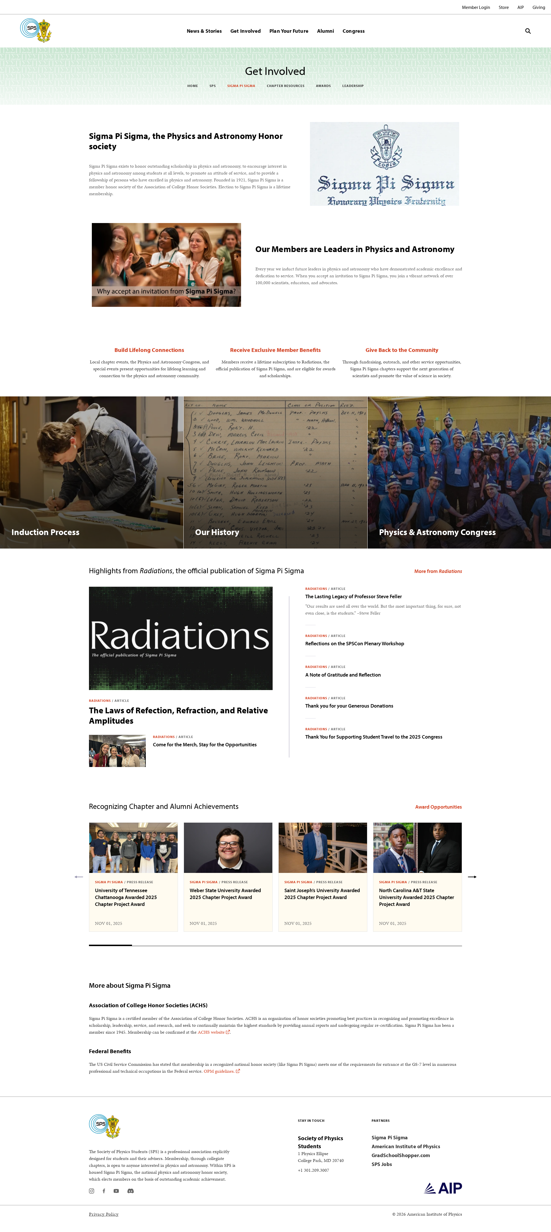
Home (192, 86)
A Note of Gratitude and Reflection (343, 674)
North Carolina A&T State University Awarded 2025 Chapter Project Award (416, 897)
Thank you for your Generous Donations (349, 705)
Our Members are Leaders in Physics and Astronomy (355, 248)
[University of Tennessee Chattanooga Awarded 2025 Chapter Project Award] (133, 848)
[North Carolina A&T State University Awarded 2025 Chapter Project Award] (417, 848)
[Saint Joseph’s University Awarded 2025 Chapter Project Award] (323, 848)
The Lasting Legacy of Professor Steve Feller (353, 596)
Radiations (100, 700)
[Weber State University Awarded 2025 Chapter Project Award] (228, 848)
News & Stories (204, 31)
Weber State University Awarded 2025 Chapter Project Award (225, 893)
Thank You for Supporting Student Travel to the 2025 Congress (374, 736)
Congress (354, 31)
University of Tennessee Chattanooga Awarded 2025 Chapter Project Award (126, 897)
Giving (539, 7)
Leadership (353, 86)
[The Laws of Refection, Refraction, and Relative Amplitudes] (181, 638)
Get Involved (245, 31)
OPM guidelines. (219, 1071)
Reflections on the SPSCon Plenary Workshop (354, 643)
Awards (323, 86)
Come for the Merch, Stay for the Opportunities (205, 744)
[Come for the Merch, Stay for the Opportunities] (117, 751)
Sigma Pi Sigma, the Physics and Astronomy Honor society (186, 141)
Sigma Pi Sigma (241, 86)
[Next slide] (472, 877)
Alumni (325, 31)
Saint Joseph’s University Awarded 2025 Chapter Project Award (322, 893)
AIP (520, 7)
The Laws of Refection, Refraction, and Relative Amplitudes (178, 715)
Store (504, 7)
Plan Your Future (288, 31)
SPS (212, 86)
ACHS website (211, 1032)
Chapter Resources (285, 86)
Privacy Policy (104, 1214)
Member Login (476, 7)
